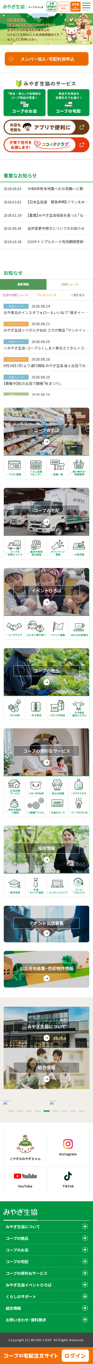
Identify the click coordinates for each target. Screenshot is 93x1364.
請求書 (75, 6)
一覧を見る (77, 295)
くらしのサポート (21, 1296)
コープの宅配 (17, 1261)
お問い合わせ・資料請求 (26, 1320)
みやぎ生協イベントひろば (29, 1285)
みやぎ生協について (23, 1226)
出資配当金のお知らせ (51, 6)
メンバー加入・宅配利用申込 (47, 59)
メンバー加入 (63, 7)
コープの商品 (17, 1238)
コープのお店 (17, 1250)
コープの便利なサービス (26, 1273)
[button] (11, 1111)
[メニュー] (86, 5)
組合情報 (13, 1308)
